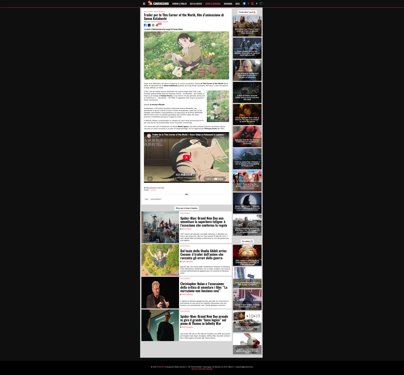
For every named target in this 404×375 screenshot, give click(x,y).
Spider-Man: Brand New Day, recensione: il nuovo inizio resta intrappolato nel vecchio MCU (247, 141)
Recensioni (228, 3)
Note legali (209, 369)
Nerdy (247, 259)
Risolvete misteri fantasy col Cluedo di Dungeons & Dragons (247, 328)
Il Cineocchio (160, 367)
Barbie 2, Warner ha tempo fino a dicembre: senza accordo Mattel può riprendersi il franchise (247, 186)
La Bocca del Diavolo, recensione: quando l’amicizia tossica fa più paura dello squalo (247, 97)
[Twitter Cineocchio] (247, 3)
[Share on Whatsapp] (153, 26)
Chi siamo (194, 369)
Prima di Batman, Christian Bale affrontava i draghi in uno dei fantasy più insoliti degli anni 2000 (247, 53)
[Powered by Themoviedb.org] (260, 3)
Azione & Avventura (213, 3)
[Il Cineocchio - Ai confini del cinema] (158, 3)
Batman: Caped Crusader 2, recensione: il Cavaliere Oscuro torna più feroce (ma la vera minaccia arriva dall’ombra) (247, 208)
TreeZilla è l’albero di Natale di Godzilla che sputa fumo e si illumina (247, 305)
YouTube (152, 190)
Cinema (150, 11)
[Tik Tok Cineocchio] (256, 3)
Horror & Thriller (179, 3)
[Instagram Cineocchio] (252, 3)
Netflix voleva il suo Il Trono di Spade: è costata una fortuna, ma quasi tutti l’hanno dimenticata (247, 31)
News (237, 3)
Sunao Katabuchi (156, 199)
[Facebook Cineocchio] (243, 3)
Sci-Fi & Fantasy (196, 3)
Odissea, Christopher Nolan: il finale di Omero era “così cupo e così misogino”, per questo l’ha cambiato (247, 119)
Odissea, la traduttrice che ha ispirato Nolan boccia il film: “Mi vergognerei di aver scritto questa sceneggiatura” (247, 230)
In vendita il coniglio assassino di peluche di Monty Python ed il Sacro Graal (247, 351)
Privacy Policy (201, 369)
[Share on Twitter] (149, 26)
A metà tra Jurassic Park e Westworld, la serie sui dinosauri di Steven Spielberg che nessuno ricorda (247, 164)
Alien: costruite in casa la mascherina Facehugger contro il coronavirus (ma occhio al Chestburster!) (247, 262)
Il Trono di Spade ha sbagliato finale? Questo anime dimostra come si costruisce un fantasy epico (247, 75)
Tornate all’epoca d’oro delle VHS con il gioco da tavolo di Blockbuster (247, 283)
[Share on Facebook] (145, 26)
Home (145, 11)
